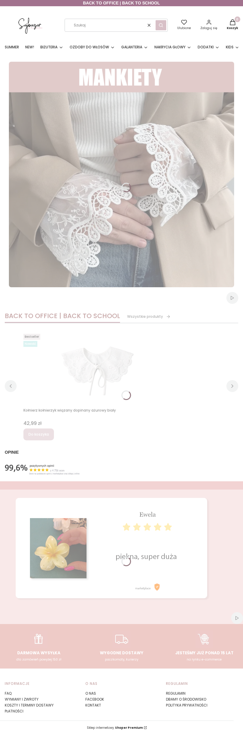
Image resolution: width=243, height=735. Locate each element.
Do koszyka (38, 434)
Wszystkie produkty (145, 316)
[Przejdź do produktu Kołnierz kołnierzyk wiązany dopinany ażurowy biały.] (97, 368)
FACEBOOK (94, 699)
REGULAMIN (176, 693)
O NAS (90, 693)
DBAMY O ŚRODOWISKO (186, 699)
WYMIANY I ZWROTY (22, 699)
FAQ (8, 693)
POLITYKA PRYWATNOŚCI (186, 705)
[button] (161, 25)
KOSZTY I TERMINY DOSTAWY (29, 705)
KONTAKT (93, 705)
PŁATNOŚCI (14, 711)
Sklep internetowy (115, 728)
